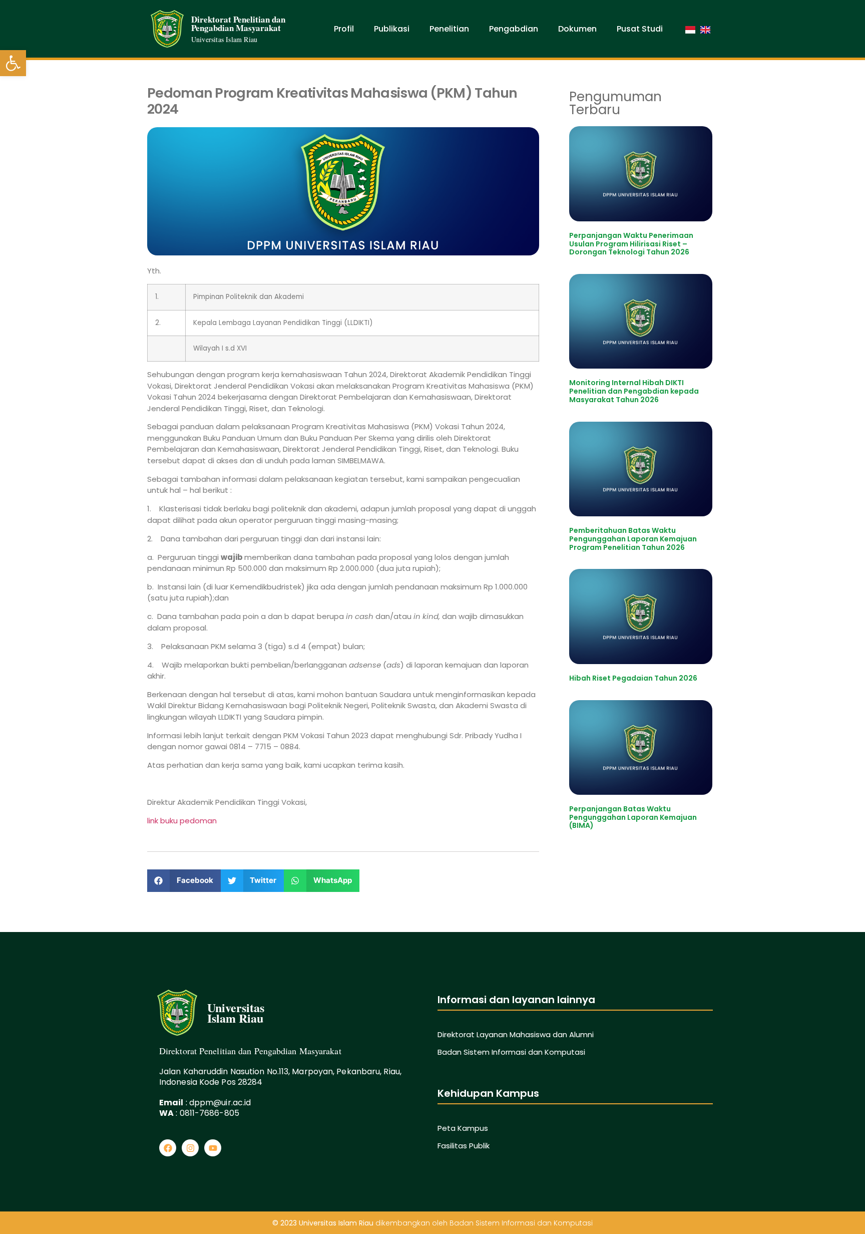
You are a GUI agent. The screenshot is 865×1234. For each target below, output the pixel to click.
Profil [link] (344, 29)
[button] (184, 880)
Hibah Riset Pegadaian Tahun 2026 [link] (633, 678)
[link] (13, 63)
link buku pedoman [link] (182, 820)
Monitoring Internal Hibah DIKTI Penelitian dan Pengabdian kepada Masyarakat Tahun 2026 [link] (634, 391)
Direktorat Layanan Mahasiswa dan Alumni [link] (516, 1034)
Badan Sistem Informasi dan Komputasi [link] (511, 1052)
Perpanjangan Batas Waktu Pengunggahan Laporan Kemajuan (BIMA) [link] (633, 817)
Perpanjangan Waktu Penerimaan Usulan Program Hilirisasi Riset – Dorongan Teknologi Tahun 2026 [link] (631, 243)
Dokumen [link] (577, 29)
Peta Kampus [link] (463, 1128)
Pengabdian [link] (513, 29)
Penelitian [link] (449, 29)
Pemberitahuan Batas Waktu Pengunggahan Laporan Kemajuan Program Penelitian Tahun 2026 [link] (633, 538)
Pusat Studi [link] (640, 29)
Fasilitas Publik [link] (464, 1145)
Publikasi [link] (391, 29)
